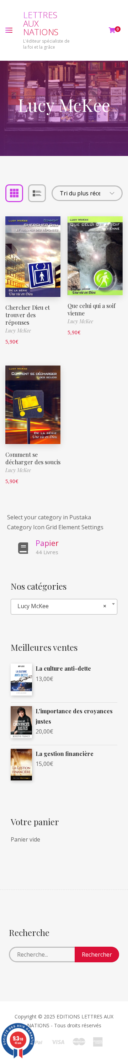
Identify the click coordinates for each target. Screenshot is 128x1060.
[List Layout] (37, 193)
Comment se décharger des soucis (32, 458)
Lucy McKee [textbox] (61, 606)
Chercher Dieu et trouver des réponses (27, 315)
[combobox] (64, 607)
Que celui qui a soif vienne (92, 309)
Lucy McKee (18, 330)
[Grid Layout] (14, 193)
